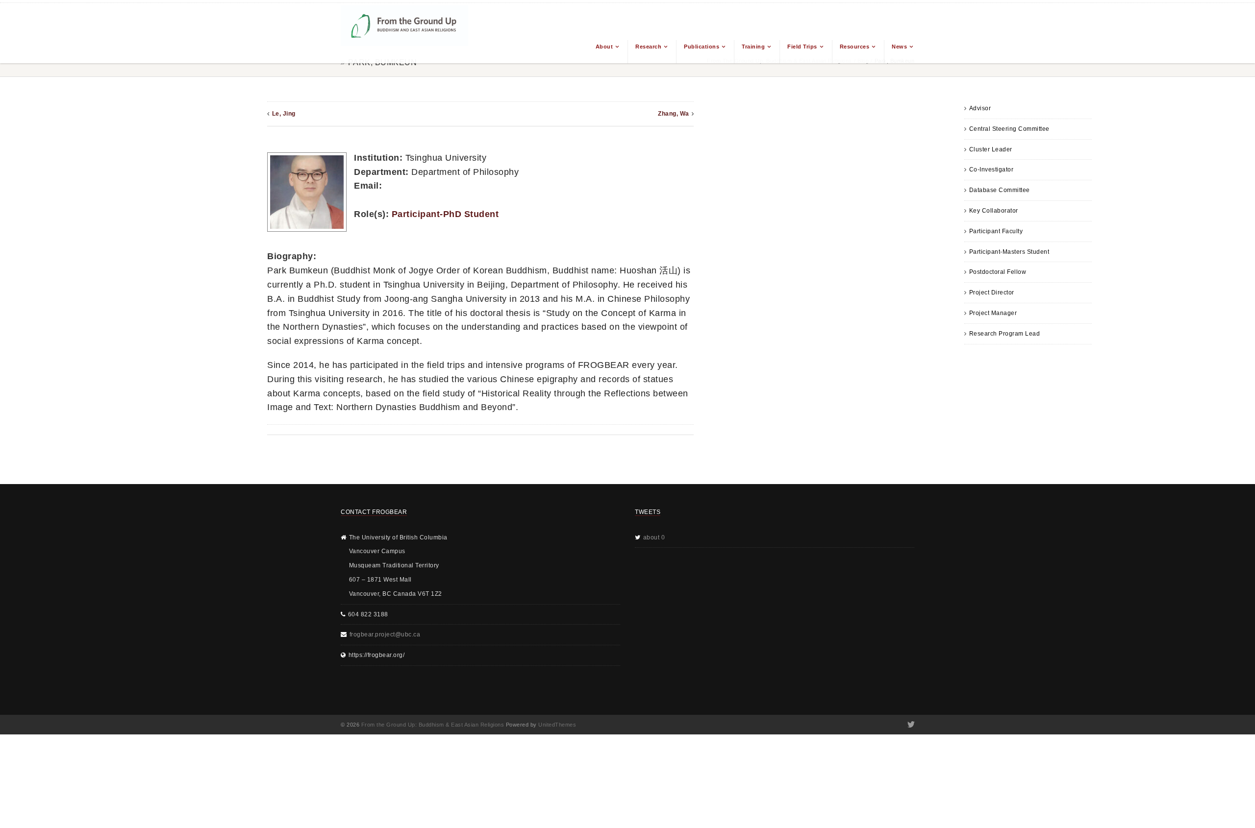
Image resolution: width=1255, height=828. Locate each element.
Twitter (910, 724)
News (899, 46)
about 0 (654, 537)
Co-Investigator (991, 169)
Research (648, 46)
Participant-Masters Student (1009, 251)
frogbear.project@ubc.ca (385, 634)
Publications (701, 46)
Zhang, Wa (673, 113)
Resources (855, 46)
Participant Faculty (996, 231)
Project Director (991, 292)
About (604, 46)
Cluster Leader (990, 149)
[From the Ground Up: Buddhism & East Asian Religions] (404, 33)
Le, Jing (284, 113)
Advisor (980, 108)
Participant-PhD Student (445, 214)
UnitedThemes (557, 725)
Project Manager (993, 313)
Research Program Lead (1004, 333)
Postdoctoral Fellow (998, 271)
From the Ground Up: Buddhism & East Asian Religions (432, 725)
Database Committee (999, 190)
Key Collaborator (993, 210)
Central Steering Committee (1009, 128)
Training (753, 46)
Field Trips (802, 46)
